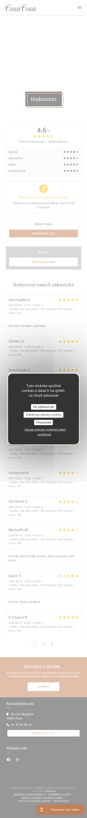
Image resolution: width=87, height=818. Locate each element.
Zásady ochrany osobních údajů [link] (45, 429)
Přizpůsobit (43, 422)
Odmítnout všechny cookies (43, 414)
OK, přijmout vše (43, 407)
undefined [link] (44, 434)
